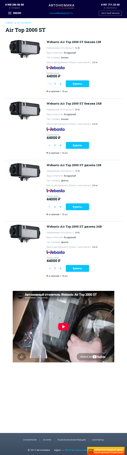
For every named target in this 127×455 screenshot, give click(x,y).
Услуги (47, 439)
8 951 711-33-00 (110, 4)
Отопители (30, 439)
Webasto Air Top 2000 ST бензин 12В (73, 42)
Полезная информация (72, 439)
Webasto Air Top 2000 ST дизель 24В (74, 226)
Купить (77, 83)
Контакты (98, 439)
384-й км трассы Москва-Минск (82, 449)
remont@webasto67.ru (61, 13)
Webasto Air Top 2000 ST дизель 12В (73, 165)
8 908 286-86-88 (14, 4)
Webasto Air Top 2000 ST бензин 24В (74, 103)
